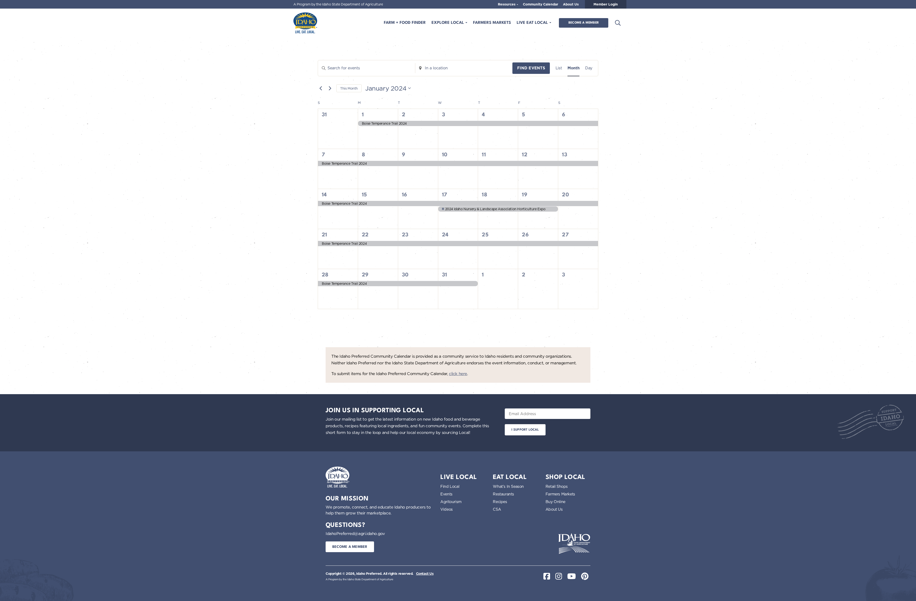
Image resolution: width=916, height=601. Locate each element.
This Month (349, 88)
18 (484, 195)
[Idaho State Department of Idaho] (574, 543)
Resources (507, 4)
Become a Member (583, 22)
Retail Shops (557, 486)
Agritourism (451, 501)
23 (405, 235)
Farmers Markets (492, 23)
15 (364, 195)
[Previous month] (320, 88)
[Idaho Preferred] (305, 22)
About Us (571, 4)
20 (565, 195)
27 (565, 235)
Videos (446, 509)
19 (524, 195)
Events (446, 494)
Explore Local (448, 23)
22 (365, 235)
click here (458, 373)
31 (444, 275)
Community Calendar (540, 4)
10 (445, 155)
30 (405, 275)
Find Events (531, 68)
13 (564, 155)
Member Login (605, 4)
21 (324, 235)
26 (525, 235)
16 (404, 195)
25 (485, 235)
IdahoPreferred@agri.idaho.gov (355, 533)
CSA (497, 509)
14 (324, 195)
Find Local (449, 486)
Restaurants (503, 494)
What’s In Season (508, 486)
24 (445, 235)
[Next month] (330, 88)
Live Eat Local (533, 23)
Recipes (500, 501)
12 (524, 155)
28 (325, 275)
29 (365, 275)
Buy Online (555, 501)
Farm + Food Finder (405, 23)
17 (444, 195)
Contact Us (425, 573)
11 (484, 155)
